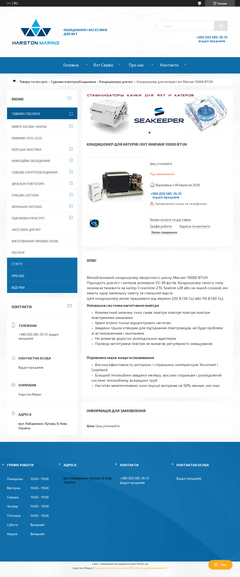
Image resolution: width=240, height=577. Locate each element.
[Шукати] (221, 26)
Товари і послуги (26, 114)
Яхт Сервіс (104, 64)
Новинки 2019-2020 (27, 138)
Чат (224, 565)
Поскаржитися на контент (111, 568)
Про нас (136, 64)
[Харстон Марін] (35, 45)
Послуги (18, 253)
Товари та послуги (33, 82)
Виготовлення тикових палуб (35, 241)
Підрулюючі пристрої (28, 218)
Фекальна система (27, 207)
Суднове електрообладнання (73, 82)
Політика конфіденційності (149, 568)
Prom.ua (142, 563)
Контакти (169, 64)
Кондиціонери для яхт (116, 82)
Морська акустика (26, 150)
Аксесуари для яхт (26, 230)
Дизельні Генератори (28, 184)
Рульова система (25, 195)
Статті (17, 264)
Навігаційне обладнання (31, 161)
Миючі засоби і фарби (29, 127)
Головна (71, 64)
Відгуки (18, 287)
